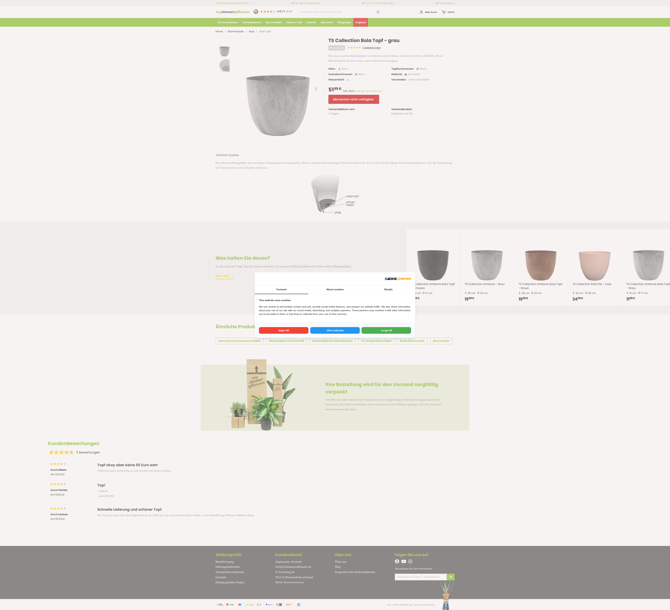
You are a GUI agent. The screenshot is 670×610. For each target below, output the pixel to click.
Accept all (386, 330)
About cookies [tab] (335, 289)
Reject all (283, 330)
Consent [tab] (281, 289)
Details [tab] (388, 289)
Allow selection (335, 330)
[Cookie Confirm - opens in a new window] (398, 278)
